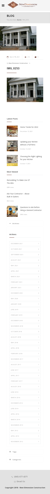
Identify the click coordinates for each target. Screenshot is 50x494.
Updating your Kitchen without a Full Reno (29, 143)
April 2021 (25, 271)
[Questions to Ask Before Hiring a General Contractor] (12, 211)
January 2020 (25, 304)
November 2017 (25, 359)
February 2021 (25, 282)
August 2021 (25, 260)
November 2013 (25, 425)
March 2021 (25, 276)
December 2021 (25, 243)
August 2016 (25, 386)
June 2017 (25, 370)
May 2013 (25, 430)
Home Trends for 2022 (29, 127)
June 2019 (25, 309)
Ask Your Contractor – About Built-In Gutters (18, 195)
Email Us (21, 481)
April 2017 (25, 375)
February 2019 (25, 315)
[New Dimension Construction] (22, 5)
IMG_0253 (13, 68)
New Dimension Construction (18, 63)
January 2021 (25, 287)
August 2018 (25, 337)
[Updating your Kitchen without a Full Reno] (12, 145)
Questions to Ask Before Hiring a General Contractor (31, 208)
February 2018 (25, 353)
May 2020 (25, 298)
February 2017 (25, 381)
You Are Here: (12, 20)
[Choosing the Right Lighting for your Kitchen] (12, 160)
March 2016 (25, 397)
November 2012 (25, 441)
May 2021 (25, 265)
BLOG (10, 15)
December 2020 (25, 293)
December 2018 (25, 320)
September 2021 (25, 254)
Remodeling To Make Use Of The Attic (18, 181)
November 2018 (25, 326)
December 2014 (25, 403)
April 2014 (25, 414)
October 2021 (25, 249)
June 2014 (25, 408)
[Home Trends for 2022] (12, 131)
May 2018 (25, 342)
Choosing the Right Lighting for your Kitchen (31, 157)
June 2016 (25, 392)
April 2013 (25, 436)
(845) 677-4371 (21, 476)
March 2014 (25, 419)
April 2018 (25, 348)
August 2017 (25, 364)
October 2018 (25, 331)
